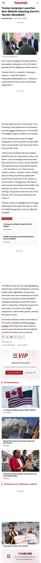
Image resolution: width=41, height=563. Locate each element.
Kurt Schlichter (7, 413)
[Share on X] (3, 337)
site (20, 182)
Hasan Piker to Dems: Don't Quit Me (15, 546)
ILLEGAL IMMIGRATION (8, 345)
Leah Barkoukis (7, 18)
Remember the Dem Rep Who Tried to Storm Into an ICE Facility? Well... (20, 475)
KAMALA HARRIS (22, 345)
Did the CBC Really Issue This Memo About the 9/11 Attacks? (19, 442)
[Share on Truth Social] (7, 337)
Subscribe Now (30, 372)
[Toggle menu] (4, 3)
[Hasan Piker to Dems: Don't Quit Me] (20, 533)
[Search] (37, 3)
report (12, 130)
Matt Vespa (6, 446)
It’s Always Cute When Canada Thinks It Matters (19, 410)
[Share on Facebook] (11, 337)
